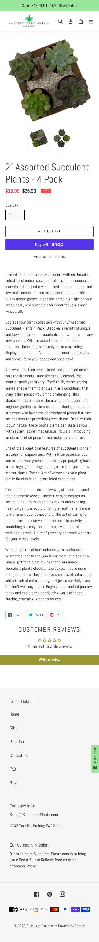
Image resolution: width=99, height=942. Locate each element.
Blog (13, 783)
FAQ (13, 769)
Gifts (14, 728)
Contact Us (19, 755)
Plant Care (18, 741)
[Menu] (91, 21)
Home (14, 714)
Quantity (11, 205)
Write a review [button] (49, 659)
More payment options (50, 256)
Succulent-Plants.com (42, 925)
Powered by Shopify (71, 925)
